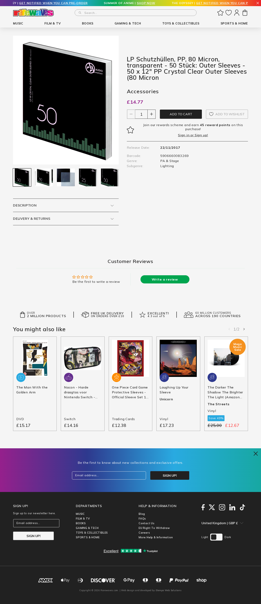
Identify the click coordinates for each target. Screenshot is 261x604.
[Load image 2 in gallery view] (44, 178)
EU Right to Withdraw (154, 528)
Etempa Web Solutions (169, 590)
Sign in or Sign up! (193, 135)
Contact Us (147, 523)
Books (81, 523)
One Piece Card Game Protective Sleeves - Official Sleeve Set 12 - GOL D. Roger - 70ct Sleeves (130, 392)
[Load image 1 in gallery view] (22, 178)
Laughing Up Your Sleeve (174, 389)
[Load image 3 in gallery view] (66, 178)
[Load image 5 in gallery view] (110, 178)
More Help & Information (156, 537)
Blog (142, 513)
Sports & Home (88, 537)
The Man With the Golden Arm (32, 389)
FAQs (142, 518)
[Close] (258, 3)
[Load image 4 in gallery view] (88, 178)
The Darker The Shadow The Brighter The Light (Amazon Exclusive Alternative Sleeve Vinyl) (225, 392)
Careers (144, 532)
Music (80, 513)
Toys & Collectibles (92, 532)
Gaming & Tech (87, 528)
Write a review (165, 279)
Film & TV (83, 518)
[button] (18, 24)
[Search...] (80, 12)
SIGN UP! (34, 536)
